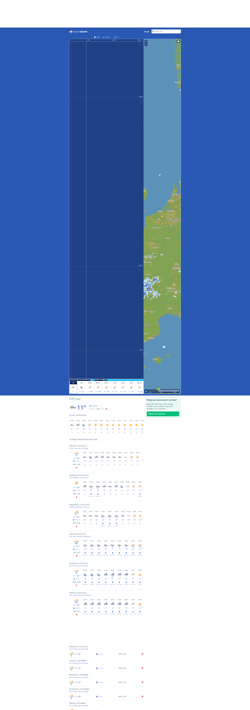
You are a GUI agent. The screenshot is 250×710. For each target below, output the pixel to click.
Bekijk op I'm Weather (156, 414)
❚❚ (146, 391)
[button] (162, 216)
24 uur (146, 31)
